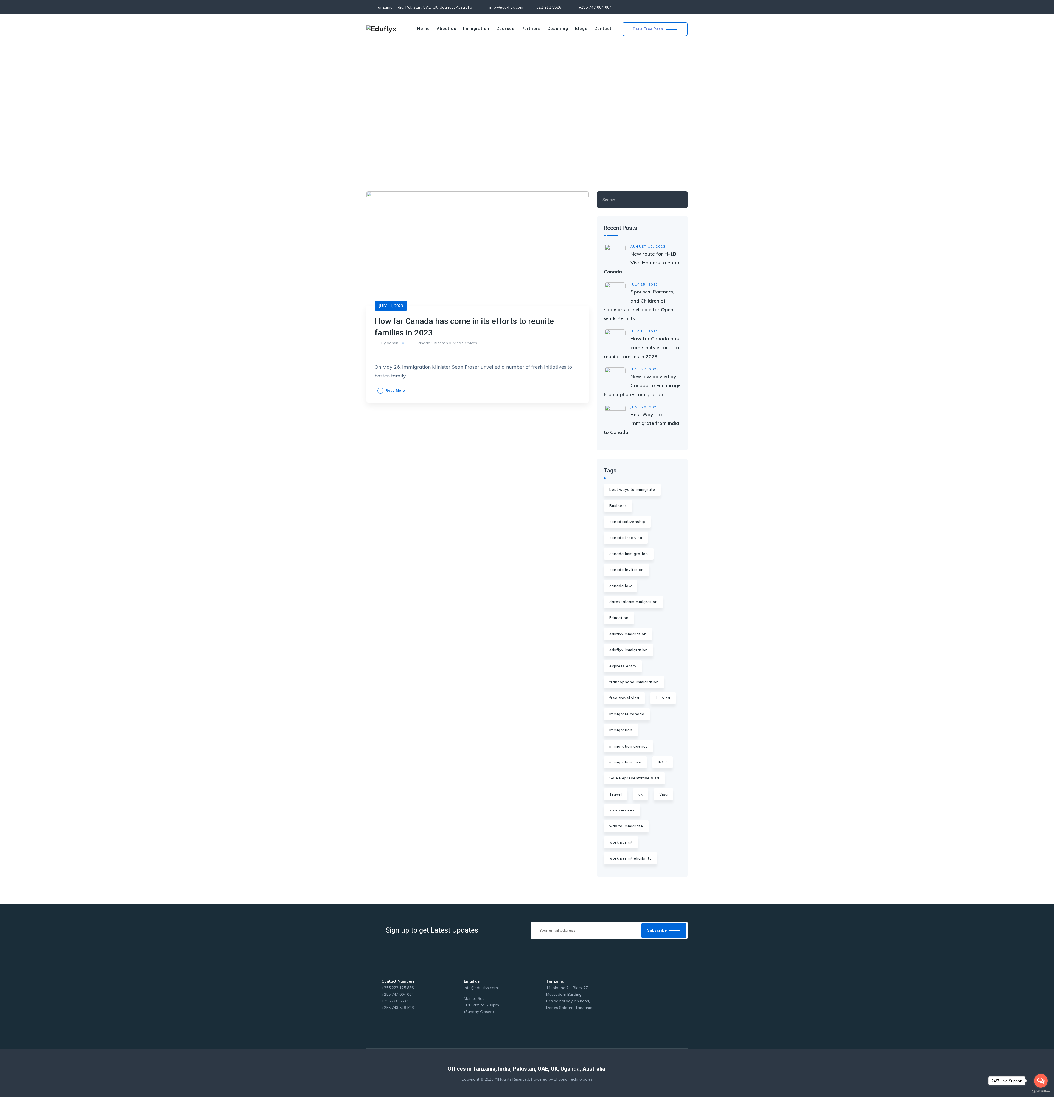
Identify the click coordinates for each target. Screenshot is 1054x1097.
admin (392, 342)
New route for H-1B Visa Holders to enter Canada (642, 263)
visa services (622, 810)
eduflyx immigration (628, 650)
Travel (615, 794)
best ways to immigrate (632, 489)
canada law (620, 586)
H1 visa (663, 698)
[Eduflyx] (381, 28)
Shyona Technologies (573, 1079)
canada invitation (626, 569)
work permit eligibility (630, 858)
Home (423, 28)
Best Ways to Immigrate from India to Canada (641, 423)
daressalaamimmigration (633, 602)
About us (446, 28)
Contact (603, 28)
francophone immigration (634, 682)
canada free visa (625, 537)
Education (619, 617)
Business (618, 505)
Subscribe (657, 930)
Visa (663, 794)
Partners (530, 28)
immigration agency (628, 746)
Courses (505, 28)
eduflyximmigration (628, 634)
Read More (395, 390)
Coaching (557, 28)
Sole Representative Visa (634, 778)
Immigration (476, 28)
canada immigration (628, 554)
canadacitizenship (627, 521)
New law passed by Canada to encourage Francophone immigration (642, 385)
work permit (621, 842)
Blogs (581, 28)
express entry (623, 666)
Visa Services (465, 342)
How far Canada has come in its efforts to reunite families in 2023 (641, 347)
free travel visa (624, 698)
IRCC (662, 762)
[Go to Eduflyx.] (368, 117)
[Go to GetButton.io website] (1041, 1091)
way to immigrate (626, 826)
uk (640, 794)
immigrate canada (626, 714)
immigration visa (625, 762)
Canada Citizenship (433, 342)
